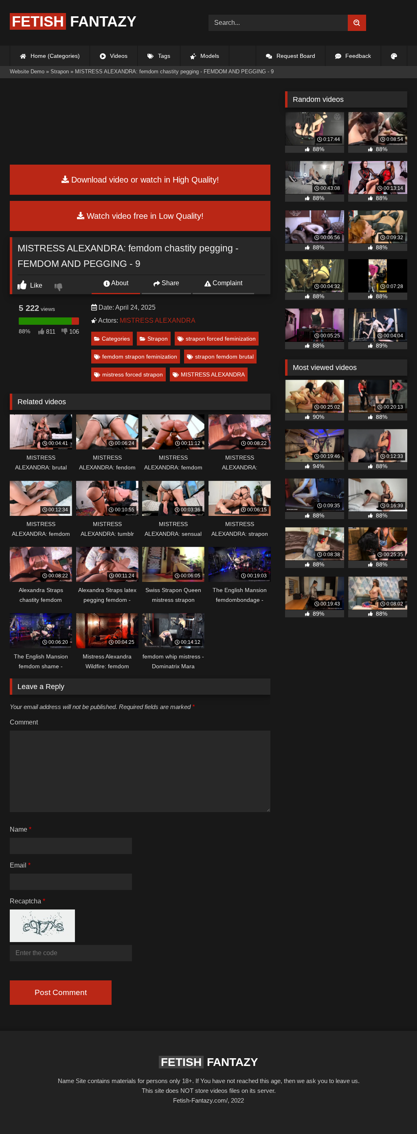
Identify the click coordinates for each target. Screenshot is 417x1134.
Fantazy (74, 21)
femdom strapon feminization (139, 356)
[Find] (357, 23)
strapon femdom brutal (224, 356)
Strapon (157, 338)
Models (209, 56)
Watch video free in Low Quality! (144, 215)
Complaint (226, 283)
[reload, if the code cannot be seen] (42, 939)
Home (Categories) (54, 56)
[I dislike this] (59, 288)
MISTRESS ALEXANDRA (157, 320)
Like (35, 285)
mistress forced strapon (132, 374)
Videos (117, 56)
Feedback (357, 56)
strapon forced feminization (221, 338)
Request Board (295, 56)
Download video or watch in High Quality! (144, 179)
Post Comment (61, 992)
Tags (163, 56)
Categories (116, 338)
